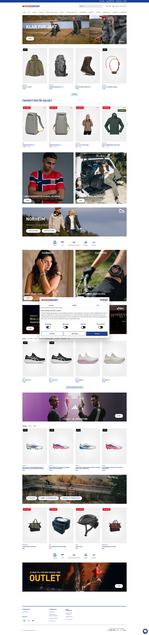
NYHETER (98, 12)
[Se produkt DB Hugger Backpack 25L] (61, 126)
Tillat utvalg (74, 333)
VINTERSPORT (83, 12)
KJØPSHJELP (119, 1)
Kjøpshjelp (51, 611)
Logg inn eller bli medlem (69, 613)
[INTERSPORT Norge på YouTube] (33, 620)
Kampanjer (124, 12)
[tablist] (74, 339)
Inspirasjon (106, 12)
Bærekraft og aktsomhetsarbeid (53, 615)
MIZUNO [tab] (57, 338)
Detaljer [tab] (74, 305)
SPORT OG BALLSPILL (52, 12)
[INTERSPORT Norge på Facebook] (28, 620)
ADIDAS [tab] (41, 338)
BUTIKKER (101, 1)
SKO (29, 12)
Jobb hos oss (52, 620)
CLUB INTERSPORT (110, 1)
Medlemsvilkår (69, 616)
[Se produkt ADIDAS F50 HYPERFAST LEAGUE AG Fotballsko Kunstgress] (114, 449)
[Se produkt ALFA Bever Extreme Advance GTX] (87, 68)
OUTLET (125, 1)
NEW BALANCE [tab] (49, 338)
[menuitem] (115, 12)
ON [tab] (69, 338)
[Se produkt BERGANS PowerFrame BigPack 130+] (61, 68)
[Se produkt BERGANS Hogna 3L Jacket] (34, 68)
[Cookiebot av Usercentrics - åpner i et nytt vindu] (101, 300)
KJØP (30, 38)
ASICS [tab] (24, 338)
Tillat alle (96, 333)
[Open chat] (145, 631)
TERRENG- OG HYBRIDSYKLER (71, 498)
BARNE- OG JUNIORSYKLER (48, 498)
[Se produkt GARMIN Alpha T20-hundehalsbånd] (114, 68)
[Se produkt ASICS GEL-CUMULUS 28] (34, 361)
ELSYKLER (32, 498)
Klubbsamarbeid (53, 618)
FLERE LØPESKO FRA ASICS (74, 387)
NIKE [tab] (35, 338)
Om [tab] (98, 305)
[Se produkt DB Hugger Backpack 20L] (34, 126)
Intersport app (69, 619)
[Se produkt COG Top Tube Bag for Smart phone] (61, 528)
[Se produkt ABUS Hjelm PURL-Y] (87, 528)
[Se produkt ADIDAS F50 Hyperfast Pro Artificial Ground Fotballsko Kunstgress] (61, 449)
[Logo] (32, 6)
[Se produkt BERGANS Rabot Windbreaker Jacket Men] (114, 126)
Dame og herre (33, 230)
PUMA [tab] (30, 426)
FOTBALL (41, 12)
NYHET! (28, 298)
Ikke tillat (52, 333)
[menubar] (74, 12)
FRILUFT (62, 12)
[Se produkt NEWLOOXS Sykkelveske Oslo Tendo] (34, 528)
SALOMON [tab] (30, 338)
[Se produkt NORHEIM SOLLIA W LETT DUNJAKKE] (87, 126)
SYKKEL (34, 12)
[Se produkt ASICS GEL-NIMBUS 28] (87, 361)
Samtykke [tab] (51, 305)
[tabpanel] (74, 365)
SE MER (74, 94)
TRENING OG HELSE (71, 12)
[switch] (66, 327)
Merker (91, 12)
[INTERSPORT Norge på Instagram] (24, 620)
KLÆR (24, 12)
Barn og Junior (49, 230)
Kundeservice (25, 611)
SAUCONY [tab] (64, 338)
